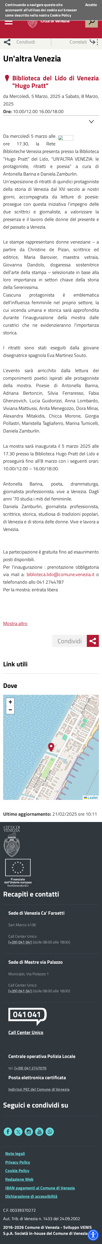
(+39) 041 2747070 (30, 1068)
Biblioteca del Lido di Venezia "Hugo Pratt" (55, 81)
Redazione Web (19, 1179)
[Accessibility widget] (93, 1235)
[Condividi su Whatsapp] (50, 1131)
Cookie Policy (60, 15)
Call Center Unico (25, 1032)
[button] (51, 747)
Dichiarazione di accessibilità (31, 1196)
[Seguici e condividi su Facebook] (8, 1131)
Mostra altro (15, 623)
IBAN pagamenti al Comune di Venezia (40, 1188)
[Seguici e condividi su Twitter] (18, 1131)
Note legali (15, 1153)
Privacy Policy (17, 1162)
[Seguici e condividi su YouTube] (39, 1131)
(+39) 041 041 (20, 942)
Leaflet (92, 797)
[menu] (9, 21)
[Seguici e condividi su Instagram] (29, 1131)
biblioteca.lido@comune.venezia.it (60, 574)
